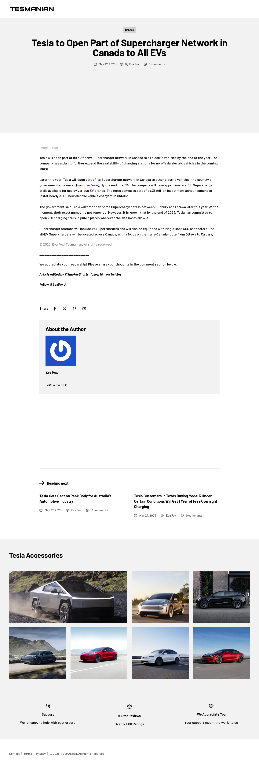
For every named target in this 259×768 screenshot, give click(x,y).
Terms (28, 753)
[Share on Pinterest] (74, 308)
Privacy (41, 753)
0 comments (157, 64)
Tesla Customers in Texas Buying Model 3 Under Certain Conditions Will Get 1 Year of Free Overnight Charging (175, 501)
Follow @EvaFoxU (52, 284)
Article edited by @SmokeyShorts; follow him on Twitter (80, 274)
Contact (14, 753)
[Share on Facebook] (54, 308)
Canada (129, 30)
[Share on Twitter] (64, 308)
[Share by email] (84, 308)
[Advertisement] (129, 104)
